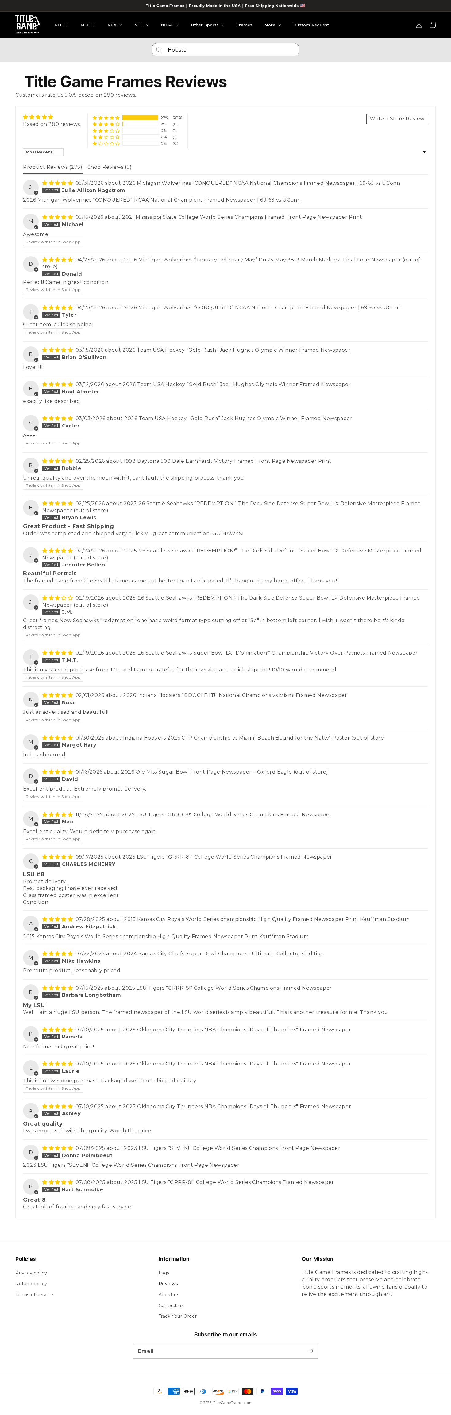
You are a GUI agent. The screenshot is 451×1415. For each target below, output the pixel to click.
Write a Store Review (397, 119)
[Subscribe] (311, 1351)
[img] (51, 117)
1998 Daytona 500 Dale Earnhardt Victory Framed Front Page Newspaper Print (227, 461)
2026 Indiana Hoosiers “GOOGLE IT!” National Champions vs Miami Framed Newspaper (235, 695)
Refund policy (31, 1283)
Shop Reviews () (109, 167)
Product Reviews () (53, 167)
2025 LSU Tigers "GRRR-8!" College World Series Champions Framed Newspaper (227, 815)
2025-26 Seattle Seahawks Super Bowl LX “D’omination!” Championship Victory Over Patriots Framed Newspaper (270, 653)
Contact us (171, 1305)
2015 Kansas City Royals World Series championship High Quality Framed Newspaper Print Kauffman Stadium (267, 919)
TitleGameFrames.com (232, 1403)
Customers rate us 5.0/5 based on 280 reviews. (75, 95)
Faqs (164, 1273)
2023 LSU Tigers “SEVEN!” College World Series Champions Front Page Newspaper (232, 1148)
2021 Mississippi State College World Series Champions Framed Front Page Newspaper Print (242, 217)
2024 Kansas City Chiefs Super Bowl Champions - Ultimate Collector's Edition (224, 954)
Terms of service (34, 1294)
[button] (106, 117)
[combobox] (225, 49)
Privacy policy (31, 1273)
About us (169, 1294)
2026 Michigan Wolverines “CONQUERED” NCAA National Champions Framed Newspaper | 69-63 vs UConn (261, 183)
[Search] (159, 50)
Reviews (168, 1283)
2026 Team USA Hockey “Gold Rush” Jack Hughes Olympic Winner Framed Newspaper (236, 350)
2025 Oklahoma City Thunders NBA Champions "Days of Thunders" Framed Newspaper (237, 1030)
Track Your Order (178, 1316)
